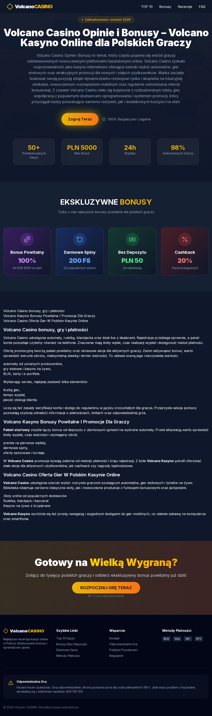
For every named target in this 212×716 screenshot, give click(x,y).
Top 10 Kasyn (65, 638)
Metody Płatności (68, 655)
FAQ (202, 7)
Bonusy (165, 7)
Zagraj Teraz (80, 119)
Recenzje (185, 7)
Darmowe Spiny (67, 650)
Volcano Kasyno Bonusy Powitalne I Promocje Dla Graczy (49, 316)
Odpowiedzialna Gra (123, 644)
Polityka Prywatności (123, 650)
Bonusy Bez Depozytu (71, 644)
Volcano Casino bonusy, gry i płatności (33, 311)
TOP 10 (147, 7)
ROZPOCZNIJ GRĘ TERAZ (106, 587)
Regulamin (116, 655)
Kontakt (114, 638)
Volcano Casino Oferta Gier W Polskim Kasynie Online (45, 321)
